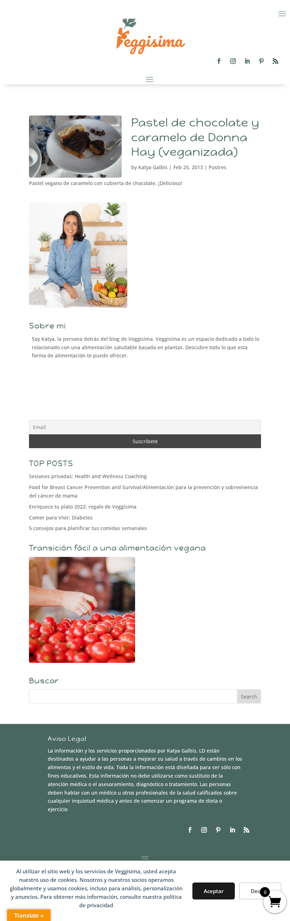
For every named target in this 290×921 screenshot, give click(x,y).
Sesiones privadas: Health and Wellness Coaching (88, 476)
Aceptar (214, 891)
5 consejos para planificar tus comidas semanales (88, 528)
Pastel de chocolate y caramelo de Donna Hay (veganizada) (195, 137)
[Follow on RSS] (275, 61)
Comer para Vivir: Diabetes (61, 517)
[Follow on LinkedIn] (247, 61)
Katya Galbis (153, 167)
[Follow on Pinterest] (261, 61)
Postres (217, 167)
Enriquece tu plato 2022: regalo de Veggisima (83, 506)
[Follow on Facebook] (219, 61)
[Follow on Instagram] (233, 61)
